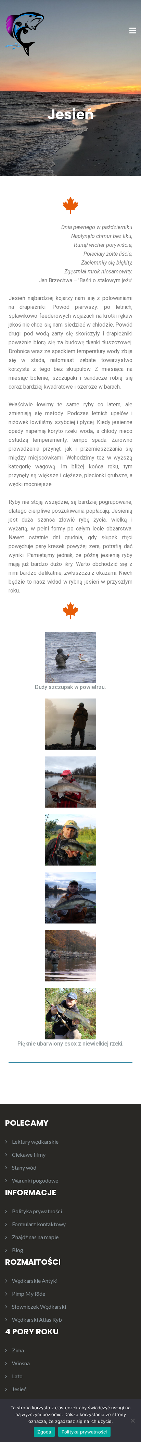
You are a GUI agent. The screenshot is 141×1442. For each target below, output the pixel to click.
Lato (17, 1376)
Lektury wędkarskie (35, 1141)
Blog (17, 1250)
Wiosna (21, 1363)
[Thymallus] (26, 30)
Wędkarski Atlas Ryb (37, 1319)
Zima (18, 1350)
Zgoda (44, 1432)
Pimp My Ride (28, 1293)
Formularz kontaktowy (39, 1224)
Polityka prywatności (37, 1211)
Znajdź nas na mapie (35, 1237)
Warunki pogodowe (35, 1180)
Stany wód (24, 1167)
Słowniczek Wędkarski (39, 1306)
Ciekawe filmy (29, 1154)
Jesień (19, 1389)
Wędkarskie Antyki (34, 1280)
